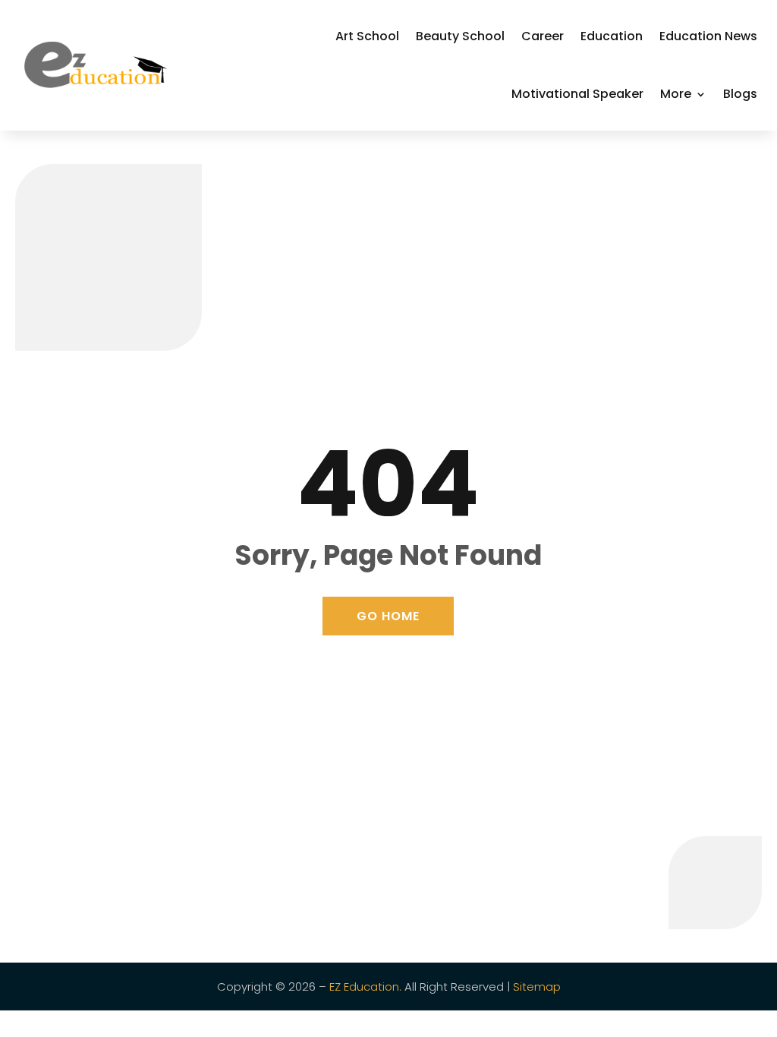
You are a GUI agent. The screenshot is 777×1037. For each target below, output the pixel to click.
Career (542, 36)
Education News (708, 36)
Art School (367, 36)
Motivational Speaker (577, 93)
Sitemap (537, 986)
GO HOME (388, 616)
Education (611, 36)
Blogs (740, 93)
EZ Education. (365, 986)
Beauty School (460, 36)
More (675, 93)
